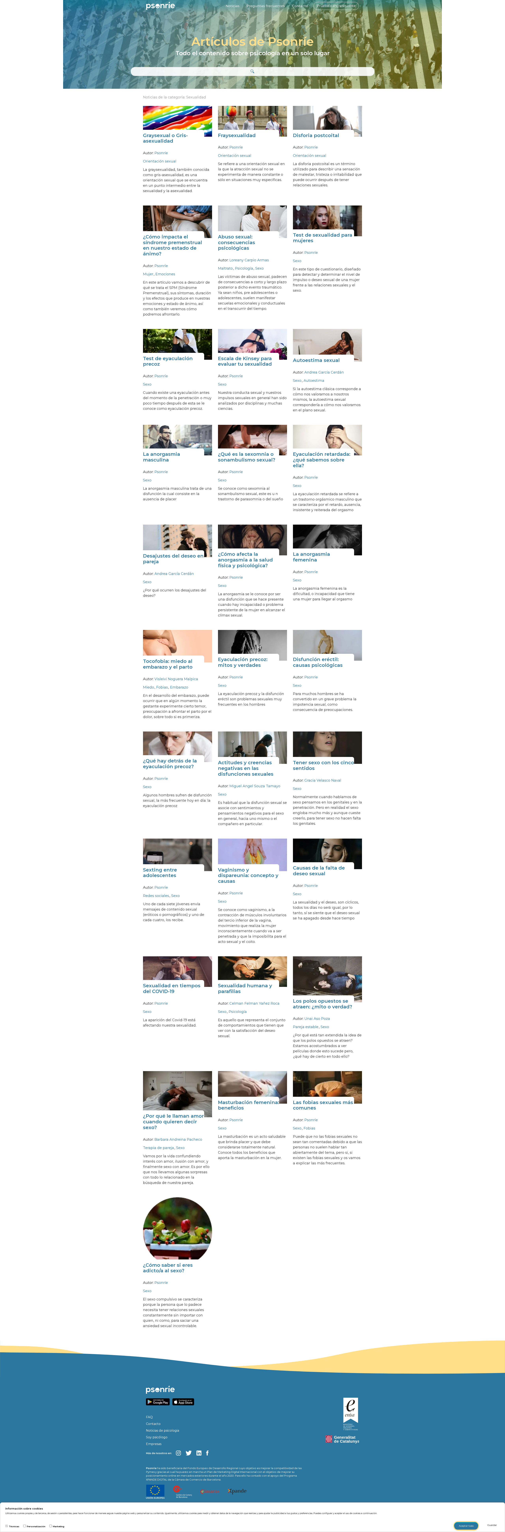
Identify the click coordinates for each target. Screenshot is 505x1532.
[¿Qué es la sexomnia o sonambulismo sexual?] (252, 440)
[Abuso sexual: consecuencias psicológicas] (252, 221)
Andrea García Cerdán (324, 372)
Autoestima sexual (316, 360)
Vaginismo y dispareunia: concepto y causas (248, 875)
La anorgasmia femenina (311, 557)
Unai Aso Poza (317, 1018)
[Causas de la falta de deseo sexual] (327, 854)
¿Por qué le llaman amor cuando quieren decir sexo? (173, 1121)
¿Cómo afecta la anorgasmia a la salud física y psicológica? (245, 559)
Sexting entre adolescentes (160, 872)
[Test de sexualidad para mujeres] (327, 220)
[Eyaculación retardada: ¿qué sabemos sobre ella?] (327, 440)
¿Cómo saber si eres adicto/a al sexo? (168, 1268)
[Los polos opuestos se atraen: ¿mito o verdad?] (327, 979)
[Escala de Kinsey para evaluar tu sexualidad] (252, 344)
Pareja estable (306, 1027)
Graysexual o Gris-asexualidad (165, 138)
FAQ (149, 1417)
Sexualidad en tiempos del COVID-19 (171, 988)
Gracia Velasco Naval (322, 780)
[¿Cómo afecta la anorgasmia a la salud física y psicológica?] (252, 540)
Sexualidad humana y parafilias (245, 988)
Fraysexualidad (237, 135)
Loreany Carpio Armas (249, 260)
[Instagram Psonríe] (178, 1453)
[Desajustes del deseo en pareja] (177, 541)
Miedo (149, 687)
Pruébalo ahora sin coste (336, 6)
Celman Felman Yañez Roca (254, 1003)
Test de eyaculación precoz (168, 361)
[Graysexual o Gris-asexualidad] (177, 121)
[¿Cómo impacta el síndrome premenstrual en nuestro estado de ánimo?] (177, 221)
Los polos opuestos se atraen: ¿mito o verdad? (322, 1004)
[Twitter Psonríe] (189, 1453)
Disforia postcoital (316, 135)
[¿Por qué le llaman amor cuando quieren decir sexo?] (177, 1094)
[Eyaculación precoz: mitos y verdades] (252, 645)
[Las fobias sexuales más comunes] (327, 1087)
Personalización (36, 1526)
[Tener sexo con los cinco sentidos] (327, 747)
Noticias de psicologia (162, 1430)
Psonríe (161, 153)
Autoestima (314, 380)
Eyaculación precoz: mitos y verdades (242, 662)
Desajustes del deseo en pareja (173, 558)
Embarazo (179, 687)
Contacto (300, 6)
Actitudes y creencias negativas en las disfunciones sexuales (245, 768)
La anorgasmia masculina (161, 457)
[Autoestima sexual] (327, 345)
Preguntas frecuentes (266, 6)
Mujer (148, 274)
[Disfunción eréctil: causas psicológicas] (327, 645)
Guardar (492, 1525)
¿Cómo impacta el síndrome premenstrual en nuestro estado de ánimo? (172, 245)
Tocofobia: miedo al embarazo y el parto (168, 664)
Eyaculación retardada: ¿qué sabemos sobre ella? (321, 459)
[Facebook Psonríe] (207, 1453)
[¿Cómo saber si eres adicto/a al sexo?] (177, 1231)
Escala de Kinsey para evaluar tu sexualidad (245, 361)
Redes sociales (156, 896)
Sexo (259, 268)
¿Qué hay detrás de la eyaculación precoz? (170, 763)
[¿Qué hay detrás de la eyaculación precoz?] (177, 746)
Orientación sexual (159, 161)
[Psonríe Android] (159, 1401)
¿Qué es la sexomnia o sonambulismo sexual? (246, 457)
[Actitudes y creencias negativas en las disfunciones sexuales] (252, 747)
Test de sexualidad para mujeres (322, 238)
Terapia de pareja (159, 1148)
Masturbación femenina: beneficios (248, 1105)
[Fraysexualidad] (252, 121)
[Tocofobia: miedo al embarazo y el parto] (177, 646)
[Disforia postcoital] (327, 121)
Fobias (162, 687)
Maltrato (226, 268)
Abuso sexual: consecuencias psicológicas (236, 242)
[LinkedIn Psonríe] (198, 1453)
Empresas (153, 1444)
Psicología (244, 268)
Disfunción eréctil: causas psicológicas (318, 662)
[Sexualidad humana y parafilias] (252, 971)
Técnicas (14, 1526)
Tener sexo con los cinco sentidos (323, 765)
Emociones (165, 274)
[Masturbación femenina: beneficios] (252, 1087)
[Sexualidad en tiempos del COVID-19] (177, 971)
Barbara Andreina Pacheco (178, 1139)
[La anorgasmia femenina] (327, 540)
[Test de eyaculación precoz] (177, 344)
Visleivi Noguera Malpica (176, 679)
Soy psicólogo (156, 1437)
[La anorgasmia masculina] (177, 440)
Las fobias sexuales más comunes (323, 1105)
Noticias (232, 6)
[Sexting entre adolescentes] (177, 854)
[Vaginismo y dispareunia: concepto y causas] (252, 854)
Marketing (58, 1526)
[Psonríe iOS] (184, 1401)
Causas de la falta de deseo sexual (319, 870)
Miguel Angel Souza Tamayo (254, 786)
